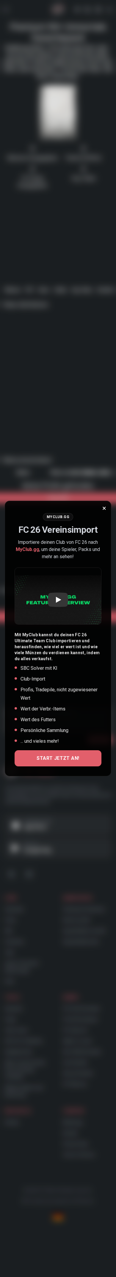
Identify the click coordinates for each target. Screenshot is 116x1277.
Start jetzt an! (58, 758)
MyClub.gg (27, 549)
